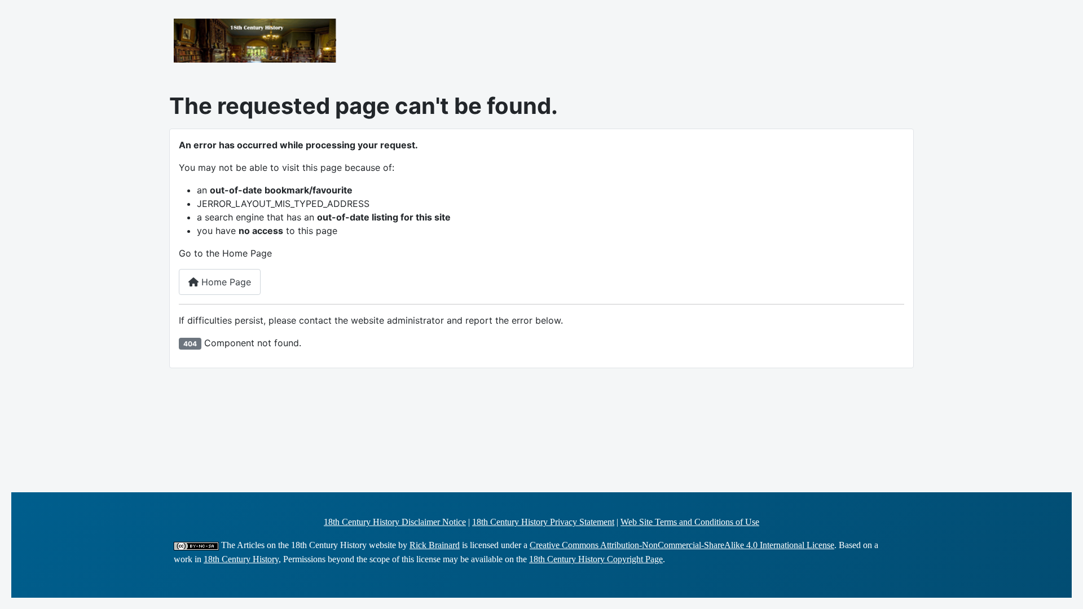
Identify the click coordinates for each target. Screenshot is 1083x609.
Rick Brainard (435, 545)
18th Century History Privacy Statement (543, 522)
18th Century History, (242, 559)
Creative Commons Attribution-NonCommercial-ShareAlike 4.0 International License (682, 545)
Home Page (225, 282)
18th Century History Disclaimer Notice (395, 522)
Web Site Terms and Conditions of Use (689, 522)
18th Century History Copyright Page (596, 559)
